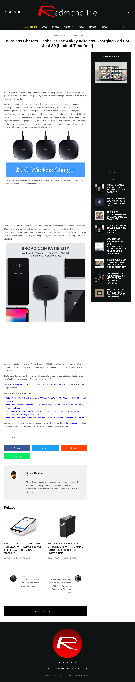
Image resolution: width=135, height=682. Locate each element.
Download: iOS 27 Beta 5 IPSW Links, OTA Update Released (116, 229)
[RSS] (123, 27)
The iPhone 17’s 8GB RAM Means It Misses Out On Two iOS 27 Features (116, 278)
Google (55, 27)
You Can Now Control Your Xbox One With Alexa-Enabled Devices (32, 581)
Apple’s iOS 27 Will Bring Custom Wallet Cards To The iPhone (117, 293)
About (49, 669)
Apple (44, 27)
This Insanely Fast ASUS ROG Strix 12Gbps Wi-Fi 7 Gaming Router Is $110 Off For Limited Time (66, 548)
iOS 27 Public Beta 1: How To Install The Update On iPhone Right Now (116, 263)
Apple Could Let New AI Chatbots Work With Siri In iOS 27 (116, 202)
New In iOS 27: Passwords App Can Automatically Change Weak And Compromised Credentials (117, 246)
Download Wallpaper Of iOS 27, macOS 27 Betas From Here (117, 215)
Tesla (81, 27)
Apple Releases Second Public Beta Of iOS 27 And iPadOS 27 (116, 188)
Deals (104, 27)
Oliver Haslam (58, 35)
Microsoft (68, 27)
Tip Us (86, 669)
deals (14, 437)
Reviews (92, 27)
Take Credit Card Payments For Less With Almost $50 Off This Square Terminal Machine (23, 548)
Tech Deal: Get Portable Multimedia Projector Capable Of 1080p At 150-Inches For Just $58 (45, 418)
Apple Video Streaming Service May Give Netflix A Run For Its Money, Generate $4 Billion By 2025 (60, 584)
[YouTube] (19, 12)
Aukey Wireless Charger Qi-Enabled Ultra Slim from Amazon (34, 384)
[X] (10, 12)
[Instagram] (15, 12)
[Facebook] (6, 12)
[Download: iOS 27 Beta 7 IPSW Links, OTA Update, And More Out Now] (111, 72)
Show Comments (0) (44, 611)
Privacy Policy (74, 669)
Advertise (59, 669)
